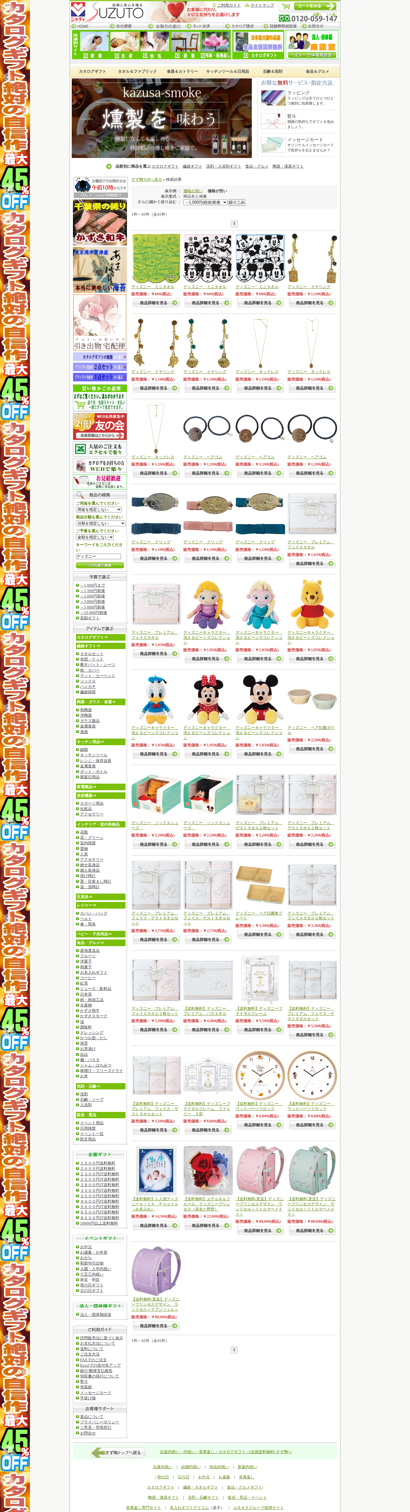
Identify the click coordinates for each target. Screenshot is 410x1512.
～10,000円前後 (93, 612)
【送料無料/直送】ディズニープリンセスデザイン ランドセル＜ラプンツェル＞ (155, 1304)
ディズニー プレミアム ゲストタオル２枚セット (259, 825)
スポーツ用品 (92, 803)
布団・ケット (92, 659)
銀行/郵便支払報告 (96, 1370)
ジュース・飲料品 (95, 988)
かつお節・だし (93, 1038)
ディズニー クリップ (150, 542)
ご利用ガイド (229, 5)
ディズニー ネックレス (257, 371)
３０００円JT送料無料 (99, 1190)
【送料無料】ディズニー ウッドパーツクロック (259, 1106)
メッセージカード (95, 1392)
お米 (84, 1076)
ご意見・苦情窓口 (95, 1427)
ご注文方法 (90, 1354)
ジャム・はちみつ (95, 1065)
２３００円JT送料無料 (99, 1174)
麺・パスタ (90, 1060)
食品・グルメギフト (244, 1487)
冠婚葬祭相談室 (281, 26)
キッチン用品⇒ (90, 741)
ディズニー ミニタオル (152, 286)
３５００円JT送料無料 (99, 1196)
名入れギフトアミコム (189, 1507)
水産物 (86, 1005)
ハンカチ (88, 686)
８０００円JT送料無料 (99, 1218)
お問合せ (320, 26)
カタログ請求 (243, 26)
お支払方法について (97, 1343)
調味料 (86, 1027)
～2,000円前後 (92, 596)
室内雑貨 (88, 843)
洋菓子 (86, 961)
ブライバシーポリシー (99, 1422)
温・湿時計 (90, 887)
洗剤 (84, 1094)
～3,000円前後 (92, 601)
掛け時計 (88, 875)
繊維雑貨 (88, 692)
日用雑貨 (88, 1128)
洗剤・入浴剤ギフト (223, 166)
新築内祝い (247, 1467)
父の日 (183, 1477)
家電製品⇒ (86, 787)
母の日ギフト (92, 1285)
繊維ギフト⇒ (88, 646)
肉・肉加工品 (92, 999)
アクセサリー (92, 814)
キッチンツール (93, 755)
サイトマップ (262, 5)
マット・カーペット (97, 675)
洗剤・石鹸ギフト (203, 1497)
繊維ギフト (192, 166)
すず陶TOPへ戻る (146, 179)
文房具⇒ (84, 896)
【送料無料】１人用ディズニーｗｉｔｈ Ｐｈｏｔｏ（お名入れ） (154, 1204)
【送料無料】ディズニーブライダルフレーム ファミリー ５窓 (206, 1108)
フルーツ (88, 956)
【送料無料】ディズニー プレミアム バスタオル (206, 1011)
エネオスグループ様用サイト (258, 1507)
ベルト (86, 918)
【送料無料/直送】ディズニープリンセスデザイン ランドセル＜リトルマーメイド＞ (260, 1206)
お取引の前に (166, 26)
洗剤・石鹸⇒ (88, 1086)
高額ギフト (90, 618)
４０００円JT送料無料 (99, 1201)
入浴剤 (86, 1105)
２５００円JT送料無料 (99, 1179)
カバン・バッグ (93, 913)
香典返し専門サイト (143, 1507)
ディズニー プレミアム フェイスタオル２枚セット (311, 916)
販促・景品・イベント (247, 1497)
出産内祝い (163, 1467)
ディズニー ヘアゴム (202, 457)
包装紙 (86, 1387)
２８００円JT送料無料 (99, 1185)
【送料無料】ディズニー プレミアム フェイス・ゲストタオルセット (311, 1013)
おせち (86, 1257)
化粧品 (86, 808)
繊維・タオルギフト (200, 1487)
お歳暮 (224, 1477)
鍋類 (84, 749)
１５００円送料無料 (97, 1163)
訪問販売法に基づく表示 (101, 1338)
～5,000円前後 (92, 607)
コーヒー (88, 978)
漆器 (84, 732)
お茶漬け (88, 1048)
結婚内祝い (191, 1467)
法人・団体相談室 (95, 1314)
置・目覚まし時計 (95, 881)
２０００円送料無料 (97, 1168)
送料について (92, 1349)
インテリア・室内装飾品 (98, 824)
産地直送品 (90, 950)
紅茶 (84, 983)
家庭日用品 (90, 777)
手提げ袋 (88, 1398)
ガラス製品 (90, 720)
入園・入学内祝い (95, 1269)
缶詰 (84, 1054)
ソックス (88, 681)
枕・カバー (90, 670)
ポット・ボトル (93, 771)
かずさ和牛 (90, 1010)
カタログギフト (165, 166)
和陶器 (86, 710)
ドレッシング (92, 1032)
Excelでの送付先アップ (100, 1365)
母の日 (163, 1477)
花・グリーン (92, 837)
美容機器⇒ (86, 795)
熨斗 (84, 1381)
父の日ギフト (92, 1290)
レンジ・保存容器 (95, 760)
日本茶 (86, 994)
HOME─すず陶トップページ (89, 26)
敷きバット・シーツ (97, 664)
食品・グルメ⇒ (90, 942)
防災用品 (88, 1139)
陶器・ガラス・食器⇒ (96, 702)
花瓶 (84, 832)
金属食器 (88, 726)
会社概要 (127, 26)
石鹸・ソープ (92, 1099)
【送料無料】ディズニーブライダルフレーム (259, 1011)
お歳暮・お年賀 (93, 1252)
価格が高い (193, 191)
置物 (84, 848)
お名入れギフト (93, 972)
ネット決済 (204, 26)
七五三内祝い (92, 1274)
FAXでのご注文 (93, 1360)
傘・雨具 (88, 924)
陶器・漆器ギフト (288, 166)
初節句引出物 (92, 1263)
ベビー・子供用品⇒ (94, 934)
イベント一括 (92, 1133)
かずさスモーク (93, 1016)
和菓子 (86, 967)
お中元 (86, 1247)
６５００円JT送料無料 (99, 1212)
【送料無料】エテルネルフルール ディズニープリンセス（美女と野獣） (206, 1204)
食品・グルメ (257, 166)
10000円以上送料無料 (99, 1223)
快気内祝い (219, 1467)
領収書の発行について (99, 1376)
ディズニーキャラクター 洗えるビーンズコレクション (206, 637)
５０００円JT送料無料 (99, 1206)
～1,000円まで (92, 585)
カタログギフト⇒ (92, 637)
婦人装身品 (90, 870)
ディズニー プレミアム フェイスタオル (311, 544)
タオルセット (92, 653)
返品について (92, 1416)
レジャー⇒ (86, 905)
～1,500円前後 (92, 590)
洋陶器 (86, 715)
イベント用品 (92, 1123)
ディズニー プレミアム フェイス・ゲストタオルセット (154, 918)
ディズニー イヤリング (309, 286)
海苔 (84, 1043)
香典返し (247, 1477)
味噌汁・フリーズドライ (101, 1070)
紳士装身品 (90, 865)
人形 (84, 854)
